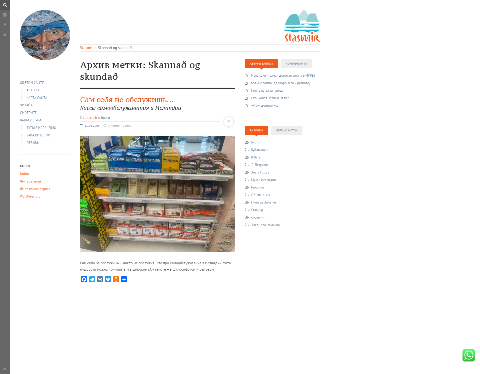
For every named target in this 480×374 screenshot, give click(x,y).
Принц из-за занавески (267, 90)
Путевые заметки (263, 202)
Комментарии (296, 63)
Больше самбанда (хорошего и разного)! (281, 83)
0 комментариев (120, 125)
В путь (255, 157)
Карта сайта (36, 98)
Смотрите (28, 113)
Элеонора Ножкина (265, 225)
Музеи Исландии (263, 180)
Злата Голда (260, 172)
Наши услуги (30, 120)
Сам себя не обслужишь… (130, 103)
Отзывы (33, 143)
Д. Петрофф (259, 165)
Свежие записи (261, 63)
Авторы (32, 90)
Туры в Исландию (41, 128)
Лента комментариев (35, 189)
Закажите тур (38, 135)
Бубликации (259, 150)
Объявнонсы (260, 195)
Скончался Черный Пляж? (270, 98)
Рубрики (256, 130)
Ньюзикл (257, 187)
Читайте (27, 105)
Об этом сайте (32, 83)
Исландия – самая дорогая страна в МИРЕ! (283, 75)
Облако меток (287, 130)
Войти (24, 174)
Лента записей (30, 181)
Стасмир (257, 210)
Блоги (105, 117)
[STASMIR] (302, 25)
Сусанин (257, 217)
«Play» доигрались (264, 105)
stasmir (91, 117)
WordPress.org (30, 196)
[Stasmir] (45, 35)
